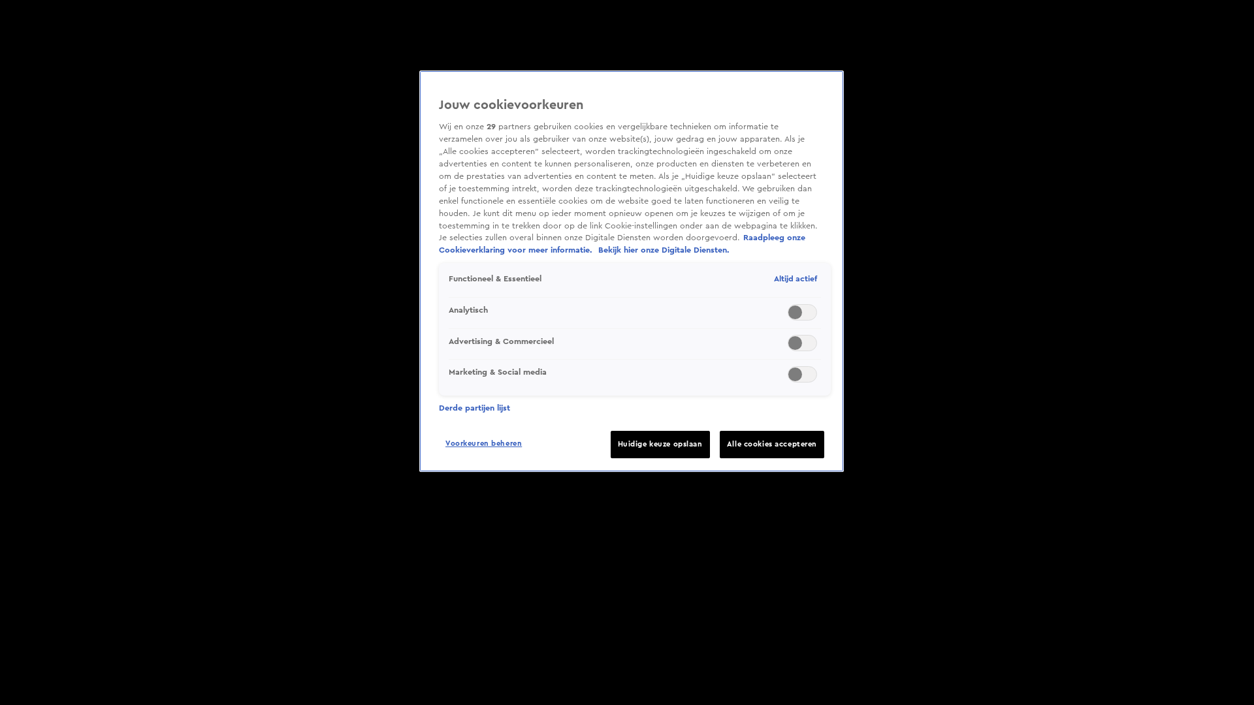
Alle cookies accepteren (772, 444)
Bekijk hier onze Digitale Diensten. (664, 250)
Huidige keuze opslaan (660, 444)
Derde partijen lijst (474, 408)
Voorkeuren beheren (483, 443)
